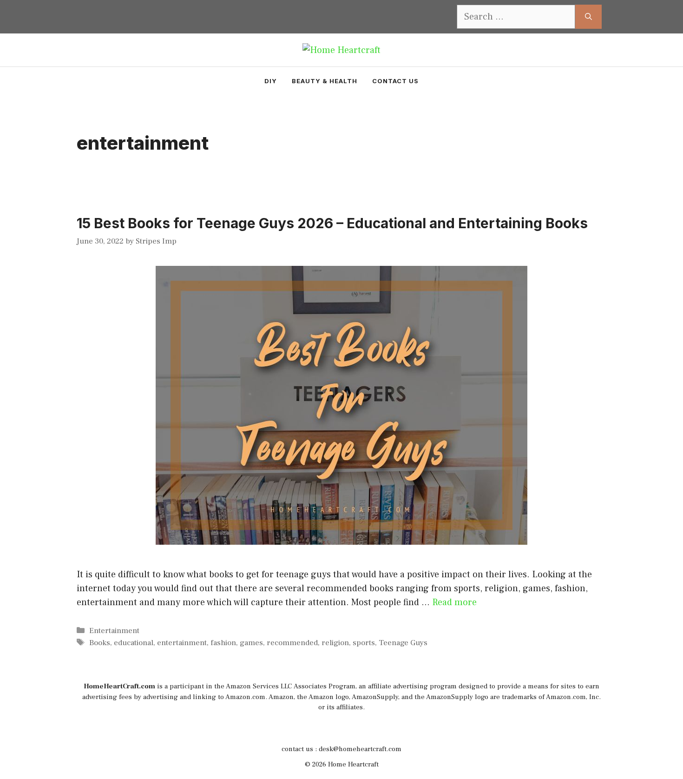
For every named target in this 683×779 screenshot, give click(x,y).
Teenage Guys (403, 643)
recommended (292, 643)
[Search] (588, 17)
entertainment (182, 643)
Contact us (395, 81)
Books (99, 643)
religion (335, 643)
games (251, 643)
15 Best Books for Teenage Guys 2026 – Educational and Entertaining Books (332, 223)
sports (364, 643)
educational (133, 643)
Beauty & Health (324, 81)
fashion (223, 643)
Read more (454, 602)
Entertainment (114, 631)
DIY (270, 81)
